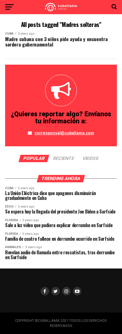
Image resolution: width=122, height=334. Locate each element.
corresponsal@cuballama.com (64, 133)
